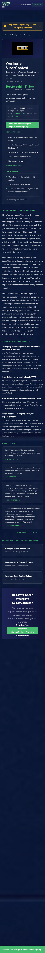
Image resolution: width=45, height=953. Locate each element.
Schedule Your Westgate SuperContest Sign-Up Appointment (22, 630)
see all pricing (13, 116)
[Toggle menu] (4, 7)
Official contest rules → (14, 165)
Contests (5, 35)
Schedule (37, 5)
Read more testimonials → (30, 533)
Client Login (26, 5)
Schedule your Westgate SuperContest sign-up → (20, 125)
